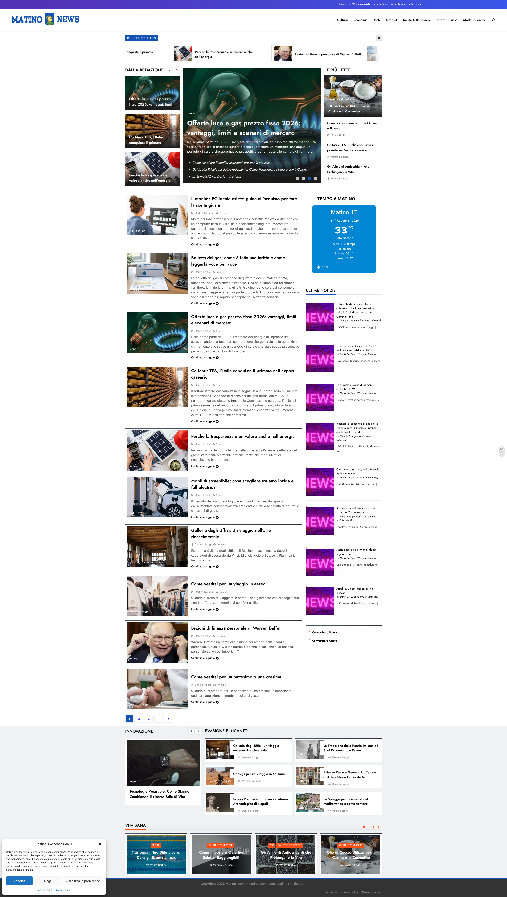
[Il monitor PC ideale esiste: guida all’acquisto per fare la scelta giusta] (157, 215)
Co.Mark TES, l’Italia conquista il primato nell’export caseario (146, 104)
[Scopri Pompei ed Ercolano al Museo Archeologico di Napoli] (220, 802)
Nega (48, 881)
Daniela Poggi (203, 544)
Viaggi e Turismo (207, 118)
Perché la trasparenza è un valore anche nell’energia (150, 139)
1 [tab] (298, 179)
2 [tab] (304, 179)
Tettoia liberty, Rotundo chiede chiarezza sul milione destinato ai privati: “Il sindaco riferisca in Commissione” (355, 310)
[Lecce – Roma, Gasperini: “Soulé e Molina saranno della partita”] (320, 371)
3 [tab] (310, 179)
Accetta (19, 881)
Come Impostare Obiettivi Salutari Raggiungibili (221, 855)
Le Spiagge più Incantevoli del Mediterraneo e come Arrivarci (233, 132)
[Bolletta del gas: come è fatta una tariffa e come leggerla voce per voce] (157, 273)
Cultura (342, 20)
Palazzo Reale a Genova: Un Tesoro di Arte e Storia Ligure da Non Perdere (349, 777)
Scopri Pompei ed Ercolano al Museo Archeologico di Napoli (260, 801)
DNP (191, 118)
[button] (100, 844)
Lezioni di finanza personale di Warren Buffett (300, 54)
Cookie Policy (44, 889)
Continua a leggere (203, 244)
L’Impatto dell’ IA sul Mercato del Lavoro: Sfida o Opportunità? (157, 794)
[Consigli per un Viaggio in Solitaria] (220, 776)
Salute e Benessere (417, 20)
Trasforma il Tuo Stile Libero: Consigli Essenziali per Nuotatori (156, 858)
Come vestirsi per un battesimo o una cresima (236, 677)
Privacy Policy (62, 889)
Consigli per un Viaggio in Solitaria (217, 176)
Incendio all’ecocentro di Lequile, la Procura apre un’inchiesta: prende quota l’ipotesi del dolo (357, 428)
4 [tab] (316, 179)
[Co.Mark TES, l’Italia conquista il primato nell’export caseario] (157, 387)
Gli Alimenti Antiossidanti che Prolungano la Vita (286, 855)
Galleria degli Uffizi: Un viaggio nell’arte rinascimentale (231, 169)
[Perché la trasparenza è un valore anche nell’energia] (155, 54)
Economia (360, 20)
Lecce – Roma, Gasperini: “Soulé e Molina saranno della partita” (357, 348)
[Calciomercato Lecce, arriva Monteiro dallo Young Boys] (320, 495)
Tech (376, 20)
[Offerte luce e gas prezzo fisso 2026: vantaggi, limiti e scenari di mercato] (157, 332)
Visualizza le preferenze (82, 881)
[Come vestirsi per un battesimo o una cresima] (157, 689)
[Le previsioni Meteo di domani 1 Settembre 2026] (320, 410)
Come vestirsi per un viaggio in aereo (228, 584)
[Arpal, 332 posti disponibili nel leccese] (320, 614)
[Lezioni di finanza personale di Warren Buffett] (255, 54)
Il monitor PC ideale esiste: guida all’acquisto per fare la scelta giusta (380, 4)
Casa (454, 20)
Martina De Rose (339, 135)
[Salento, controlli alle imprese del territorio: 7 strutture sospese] (320, 534)
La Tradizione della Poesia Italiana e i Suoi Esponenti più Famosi (350, 748)
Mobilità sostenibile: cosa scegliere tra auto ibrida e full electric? (238, 162)
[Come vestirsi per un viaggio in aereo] (157, 596)
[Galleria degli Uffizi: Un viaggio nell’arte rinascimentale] (157, 546)
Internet (391, 20)
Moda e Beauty (474, 20)
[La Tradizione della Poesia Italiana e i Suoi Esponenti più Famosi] (310, 749)
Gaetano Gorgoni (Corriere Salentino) (360, 320)
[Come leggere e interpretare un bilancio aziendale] (348, 54)
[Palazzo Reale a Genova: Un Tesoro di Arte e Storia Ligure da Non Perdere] (310, 776)
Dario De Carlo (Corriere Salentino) (359, 354)
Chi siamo (330, 892)
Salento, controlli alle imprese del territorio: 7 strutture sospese (355, 510)
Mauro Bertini (203, 272)
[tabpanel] (252, 125)
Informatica (137, 231)
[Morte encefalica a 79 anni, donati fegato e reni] (320, 575)
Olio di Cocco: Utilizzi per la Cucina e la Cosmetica (351, 855)
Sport (441, 20)
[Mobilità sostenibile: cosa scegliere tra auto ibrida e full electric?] (157, 497)
